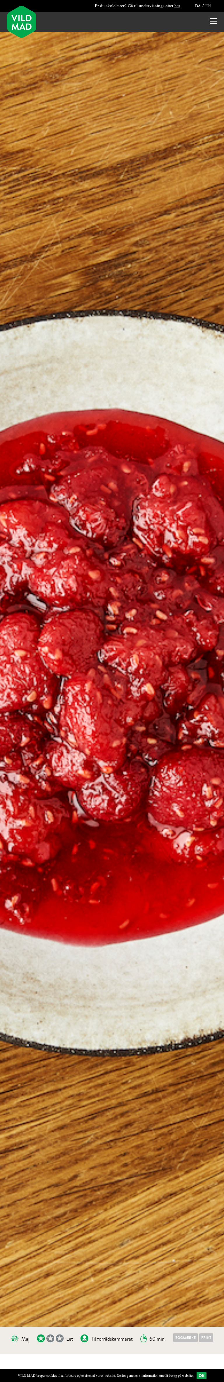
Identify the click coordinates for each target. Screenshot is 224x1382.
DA (198, 5)
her (177, 5)
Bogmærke (185, 1337)
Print (206, 1337)
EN (208, 5)
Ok (201, 1376)
